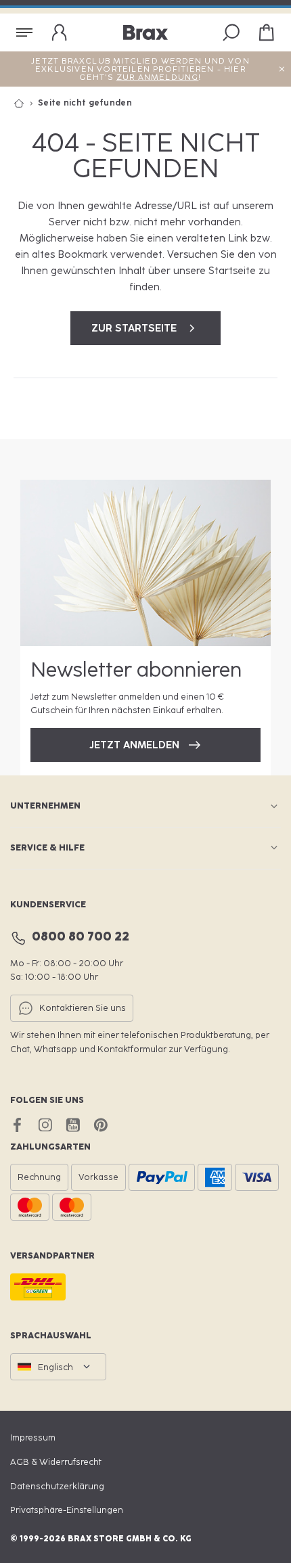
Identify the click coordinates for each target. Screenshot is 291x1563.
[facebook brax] (17, 1125)
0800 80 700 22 (80, 936)
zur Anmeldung (157, 77)
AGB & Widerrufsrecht (56, 1462)
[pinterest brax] (100, 1125)
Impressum (32, 1437)
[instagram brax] (45, 1125)
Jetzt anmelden (134, 745)
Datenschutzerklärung (57, 1486)
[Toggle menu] (24, 32)
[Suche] (231, 32)
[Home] (26, 103)
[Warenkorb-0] (266, 32)
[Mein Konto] (59, 32)
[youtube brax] (73, 1125)
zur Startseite (134, 328)
